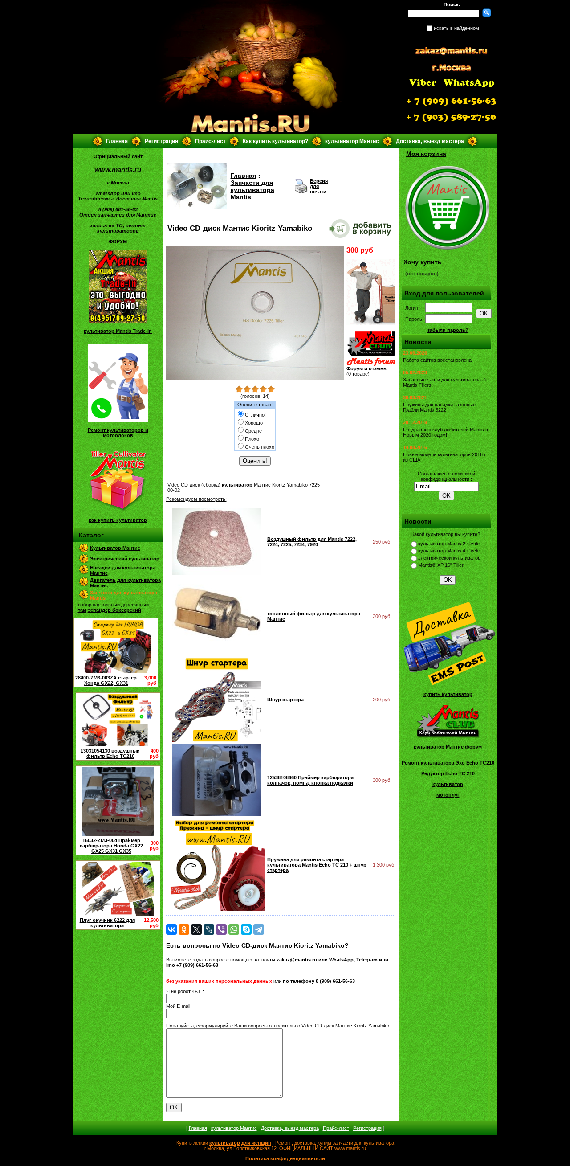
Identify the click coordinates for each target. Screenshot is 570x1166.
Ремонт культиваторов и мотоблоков (118, 432)
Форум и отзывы (366, 368)
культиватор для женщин (240, 1143)
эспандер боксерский (114, 610)
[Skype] (246, 929)
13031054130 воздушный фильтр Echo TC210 (110, 753)
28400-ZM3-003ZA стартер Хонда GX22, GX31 (106, 680)
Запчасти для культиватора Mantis (252, 189)
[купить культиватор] (448, 684)
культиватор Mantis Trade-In (118, 331)
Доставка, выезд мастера (430, 141)
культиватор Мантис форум (448, 746)
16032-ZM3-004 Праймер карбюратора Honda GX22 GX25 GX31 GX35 (111, 846)
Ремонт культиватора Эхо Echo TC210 (448, 762)
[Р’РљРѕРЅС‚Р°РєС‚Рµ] (171, 929)
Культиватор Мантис (115, 548)
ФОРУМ (118, 241)
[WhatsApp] (233, 929)
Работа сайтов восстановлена (437, 360)
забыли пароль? (448, 330)
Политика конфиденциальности (285, 1158)
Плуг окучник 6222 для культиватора (107, 922)
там (82, 610)
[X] (196, 929)
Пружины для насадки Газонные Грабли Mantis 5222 (439, 407)
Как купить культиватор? (275, 141)
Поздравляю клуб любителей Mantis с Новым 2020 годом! (445, 432)
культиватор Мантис (352, 141)
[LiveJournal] (209, 929)
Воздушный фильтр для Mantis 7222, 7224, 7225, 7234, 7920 (312, 541)
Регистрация (161, 141)
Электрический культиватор (124, 558)
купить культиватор (447, 694)
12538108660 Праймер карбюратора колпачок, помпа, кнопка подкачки (310, 780)
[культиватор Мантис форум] (447, 737)
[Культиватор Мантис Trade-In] (118, 321)
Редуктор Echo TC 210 (448, 773)
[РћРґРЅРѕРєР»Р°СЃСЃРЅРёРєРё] (184, 929)
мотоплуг (448, 795)
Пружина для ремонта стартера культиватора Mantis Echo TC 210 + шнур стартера (316, 865)
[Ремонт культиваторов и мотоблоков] (118, 420)
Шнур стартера (285, 699)
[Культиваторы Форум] (370, 364)
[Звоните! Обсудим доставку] (370, 323)
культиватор (237, 484)
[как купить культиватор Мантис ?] (118, 510)
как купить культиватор (118, 520)
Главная (117, 141)
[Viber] (221, 929)
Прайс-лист (210, 141)
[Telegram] (258, 929)
